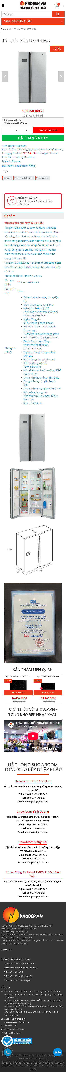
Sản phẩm (28, 1062)
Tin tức (38, 1062)
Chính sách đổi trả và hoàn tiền (18, 976)
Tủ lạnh (7, 178)
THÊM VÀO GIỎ (48, 130)
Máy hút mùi (7, 1065)
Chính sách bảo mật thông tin (17, 980)
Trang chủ (6, 29)
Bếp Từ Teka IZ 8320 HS (48, 676)
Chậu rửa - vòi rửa (55, 1065)
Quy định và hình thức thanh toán (19, 963)
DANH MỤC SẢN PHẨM (18, 21)
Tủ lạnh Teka (42, 178)
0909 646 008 (10, 1025)
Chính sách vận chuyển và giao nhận (21, 967)
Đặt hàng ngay (33, 138)
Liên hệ (33, 1068)
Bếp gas (58, 1062)
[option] (33, 76)
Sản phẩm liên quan (33, 669)
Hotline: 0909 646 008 (14, 1029)
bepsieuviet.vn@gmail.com (16, 1021)
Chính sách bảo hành (13, 972)
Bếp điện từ (48, 1062)
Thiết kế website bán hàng (29, 1058)
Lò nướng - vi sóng (23, 1065)
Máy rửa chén (39, 1065)
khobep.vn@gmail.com (14, 1018)
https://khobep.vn (12, 1033)
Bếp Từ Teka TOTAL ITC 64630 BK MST (24, 676)
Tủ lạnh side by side (24, 178)
